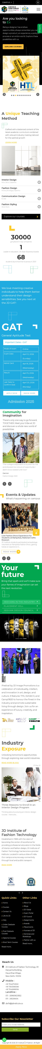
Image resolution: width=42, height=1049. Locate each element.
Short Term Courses (10, 942)
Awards (26, 923)
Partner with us (29, 940)
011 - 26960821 (12, 996)
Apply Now (21, 1047)
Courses (5, 907)
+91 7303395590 (12, 987)
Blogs (25, 906)
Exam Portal (28, 913)
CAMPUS (6, 2)
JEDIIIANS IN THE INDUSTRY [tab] (19, 602)
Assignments (28, 920)
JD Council (27, 917)
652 (19, 996)
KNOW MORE (29, 393)
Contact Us (6, 911)
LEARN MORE (11, 142)
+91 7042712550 (12, 984)
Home (5, 903)
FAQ (4, 920)
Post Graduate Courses (8, 932)
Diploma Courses (9, 938)
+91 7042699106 (12, 989)
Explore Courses (13, 47)
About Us (27, 903)
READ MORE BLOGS (10, 763)
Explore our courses (14, 216)
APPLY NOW (12, 393)
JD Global (27, 910)
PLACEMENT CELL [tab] (13, 606)
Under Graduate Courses (8, 926)
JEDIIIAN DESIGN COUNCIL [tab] (19, 610)
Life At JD (6, 916)
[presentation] (4, 484)
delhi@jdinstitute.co (14, 1003)
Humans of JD (29, 930)
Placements (28, 927)
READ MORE (9, 552)
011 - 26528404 (12, 999)
